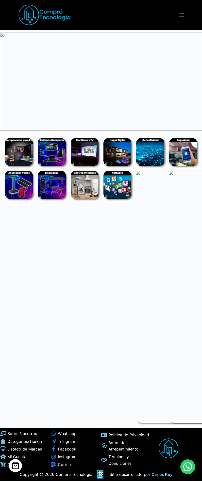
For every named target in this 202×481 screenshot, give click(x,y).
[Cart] (15, 465)
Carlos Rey (162, 474)
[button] (187, 466)
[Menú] (181, 15)
